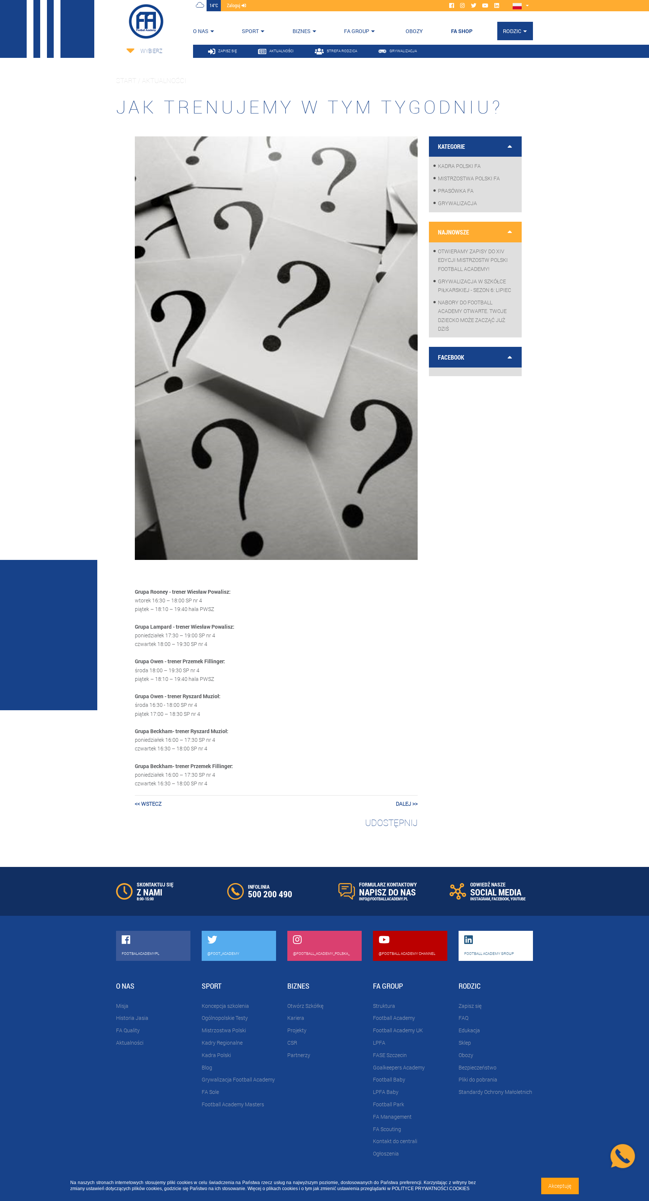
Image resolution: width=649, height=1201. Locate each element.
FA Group (356, 31)
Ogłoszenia (386, 1153)
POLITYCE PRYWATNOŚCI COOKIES (430, 1188)
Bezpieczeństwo (478, 1067)
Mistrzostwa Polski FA (469, 178)
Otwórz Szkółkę (305, 1005)
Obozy (466, 1055)
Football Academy (394, 1017)
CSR (292, 1042)
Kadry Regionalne (222, 1042)
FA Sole (210, 1091)
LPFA (379, 1042)
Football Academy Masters (233, 1104)
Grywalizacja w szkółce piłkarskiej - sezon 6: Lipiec (474, 285)
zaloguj (234, 5)
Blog (207, 1067)
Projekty (296, 1030)
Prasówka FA (456, 190)
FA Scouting (387, 1129)
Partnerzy (298, 1055)
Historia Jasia (132, 1017)
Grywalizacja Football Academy (238, 1079)
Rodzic (512, 31)
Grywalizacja (457, 203)
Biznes (302, 31)
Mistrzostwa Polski (224, 1030)
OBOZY (414, 31)
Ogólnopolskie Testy (225, 1017)
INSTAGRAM (480, 899)
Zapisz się (470, 1005)
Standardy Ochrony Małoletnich (495, 1091)
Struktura (384, 1005)
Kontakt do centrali (395, 1141)
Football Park (388, 1104)
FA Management (392, 1116)
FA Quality (128, 1030)
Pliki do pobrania (478, 1079)
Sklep (465, 1042)
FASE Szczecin (390, 1055)
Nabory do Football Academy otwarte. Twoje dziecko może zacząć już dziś (472, 315)
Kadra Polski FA (459, 165)
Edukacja (469, 1030)
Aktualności (129, 1042)
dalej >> (407, 803)
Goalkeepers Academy (399, 1067)
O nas (200, 31)
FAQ (463, 1017)
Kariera (295, 1017)
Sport (250, 31)
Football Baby (389, 1079)
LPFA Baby (385, 1091)
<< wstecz (148, 803)
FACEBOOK (500, 899)
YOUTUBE (517, 899)
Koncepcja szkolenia (225, 1005)
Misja (122, 1005)
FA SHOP (461, 31)
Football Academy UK (398, 1030)
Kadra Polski (216, 1055)
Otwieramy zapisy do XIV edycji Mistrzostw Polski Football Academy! (473, 260)
